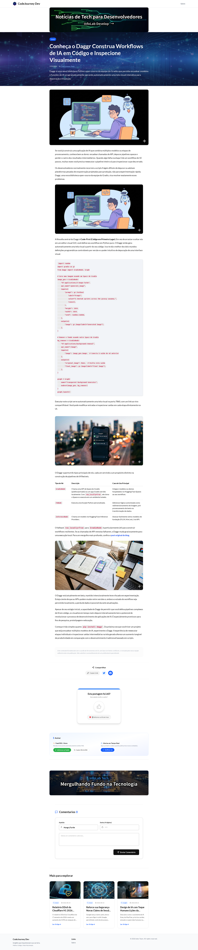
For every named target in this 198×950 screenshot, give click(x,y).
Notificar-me (109, 750)
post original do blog (120, 535)
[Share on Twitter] (104, 673)
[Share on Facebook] (110, 673)
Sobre (183, 4)
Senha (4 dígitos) (106, 822)
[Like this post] (99, 706)
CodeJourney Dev (29, 3)
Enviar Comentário (127, 852)
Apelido (62, 822)
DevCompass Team (68, 66)
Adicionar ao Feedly (63, 750)
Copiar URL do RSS (81, 750)
